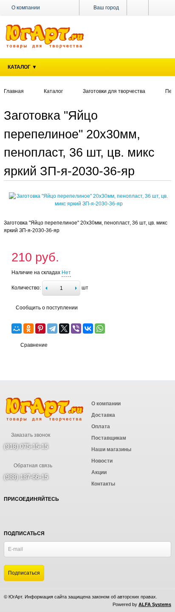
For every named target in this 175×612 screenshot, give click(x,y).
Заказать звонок (30, 435)
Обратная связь (32, 466)
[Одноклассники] (28, 328)
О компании (25, 8)
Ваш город (105, 8)
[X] (64, 328)
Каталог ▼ (22, 67)
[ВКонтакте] (88, 328)
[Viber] (76, 328)
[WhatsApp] (100, 328)
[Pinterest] (40, 328)
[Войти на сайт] (160, 7)
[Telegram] (52, 328)
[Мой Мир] (16, 328)
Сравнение (34, 345)
